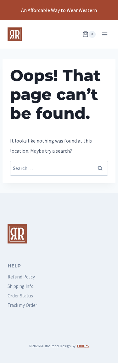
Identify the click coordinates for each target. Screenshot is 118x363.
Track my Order (22, 305)
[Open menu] (104, 34)
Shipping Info (21, 286)
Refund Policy (21, 277)
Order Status (20, 296)
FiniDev (83, 345)
